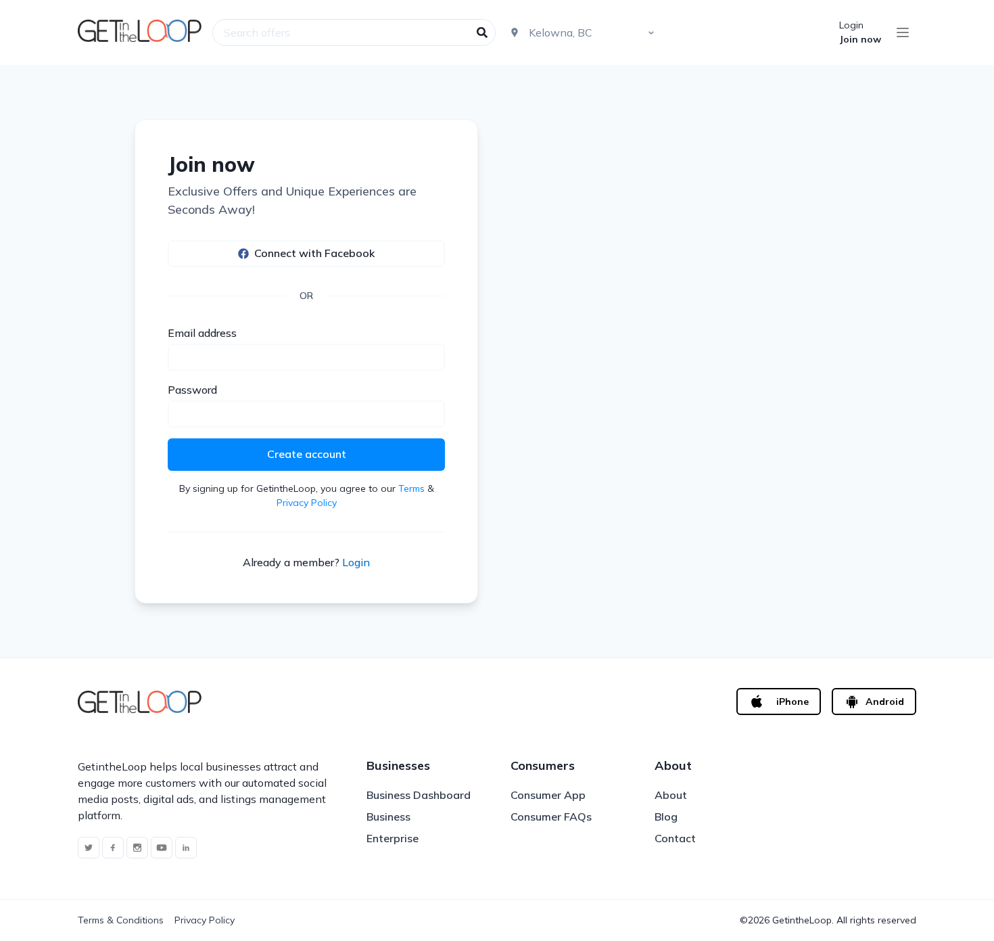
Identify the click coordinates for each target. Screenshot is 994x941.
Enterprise (392, 838)
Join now (860, 39)
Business (388, 816)
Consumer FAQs (551, 816)
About (671, 795)
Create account (306, 454)
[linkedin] (186, 847)
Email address (202, 333)
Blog (666, 816)
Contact (675, 838)
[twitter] (88, 847)
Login (851, 25)
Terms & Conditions (121, 920)
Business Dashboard (418, 795)
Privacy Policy (307, 503)
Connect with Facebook (314, 253)
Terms (411, 488)
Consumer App (548, 795)
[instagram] (137, 847)
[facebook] (113, 847)
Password (192, 389)
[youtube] (161, 847)
